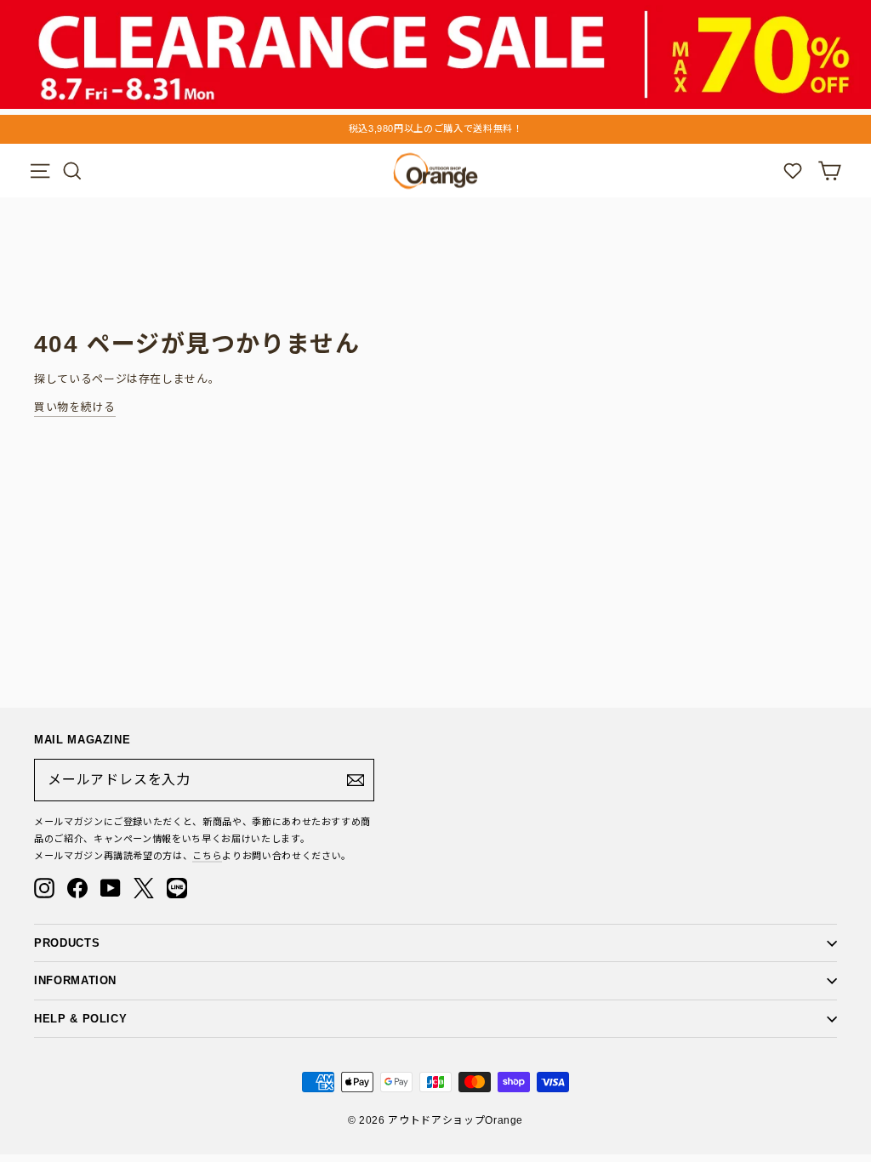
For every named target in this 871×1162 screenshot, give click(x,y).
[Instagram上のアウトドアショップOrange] (44, 888)
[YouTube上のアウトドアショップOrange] (110, 888)
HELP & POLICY (80, 1018)
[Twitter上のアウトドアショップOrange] (144, 888)
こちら (207, 856)
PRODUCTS (67, 943)
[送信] (355, 780)
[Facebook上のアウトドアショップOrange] (77, 888)
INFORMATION (75, 980)
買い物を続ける (75, 407)
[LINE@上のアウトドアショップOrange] (177, 888)
